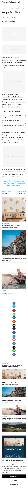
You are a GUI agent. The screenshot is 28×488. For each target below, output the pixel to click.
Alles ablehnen (14, 484)
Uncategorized (5, 363)
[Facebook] (14, 303)
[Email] (14, 325)
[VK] (14, 343)
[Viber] (14, 354)
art (6, 21)
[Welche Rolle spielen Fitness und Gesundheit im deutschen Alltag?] (14, 410)
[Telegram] (14, 336)
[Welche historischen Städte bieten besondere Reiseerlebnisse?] (14, 392)
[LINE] (14, 350)
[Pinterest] (14, 310)
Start (3, 8)
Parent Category (8, 8)
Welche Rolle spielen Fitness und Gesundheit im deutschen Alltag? (11, 401)
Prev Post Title (5, 193)
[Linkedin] (14, 317)
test (8, 21)
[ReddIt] (14, 321)
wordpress (12, 21)
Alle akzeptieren (14, 476)
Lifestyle (3, 398)
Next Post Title (22, 193)
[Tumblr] (14, 332)
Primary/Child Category (17, 8)
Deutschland (4, 381)
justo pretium (20, 135)
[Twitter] (14, 306)
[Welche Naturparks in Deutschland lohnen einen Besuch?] (14, 427)
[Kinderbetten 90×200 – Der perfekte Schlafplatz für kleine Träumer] (14, 374)
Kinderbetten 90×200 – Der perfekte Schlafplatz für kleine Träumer (12, 365)
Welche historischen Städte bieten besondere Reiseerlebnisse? (12, 383)
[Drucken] (14, 328)
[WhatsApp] (14, 314)
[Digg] (14, 347)
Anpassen (14, 480)
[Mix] (14, 339)
